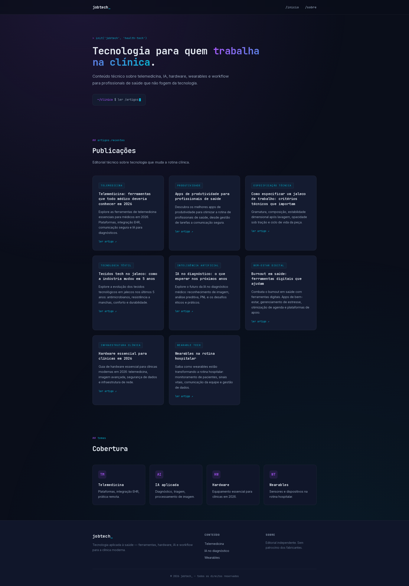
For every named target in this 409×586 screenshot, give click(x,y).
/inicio (292, 7)
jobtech (101, 7)
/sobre (311, 7)
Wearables (212, 557)
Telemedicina (214, 543)
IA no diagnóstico (216, 551)
